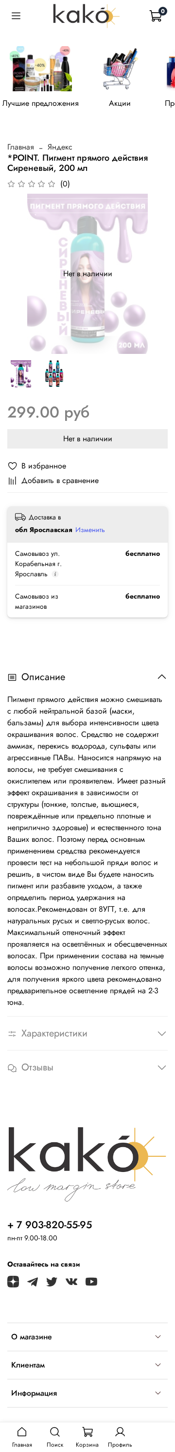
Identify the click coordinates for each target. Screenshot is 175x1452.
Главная (20, 146)
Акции (120, 102)
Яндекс (60, 146)
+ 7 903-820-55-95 (49, 1225)
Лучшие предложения (40, 102)
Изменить (90, 529)
